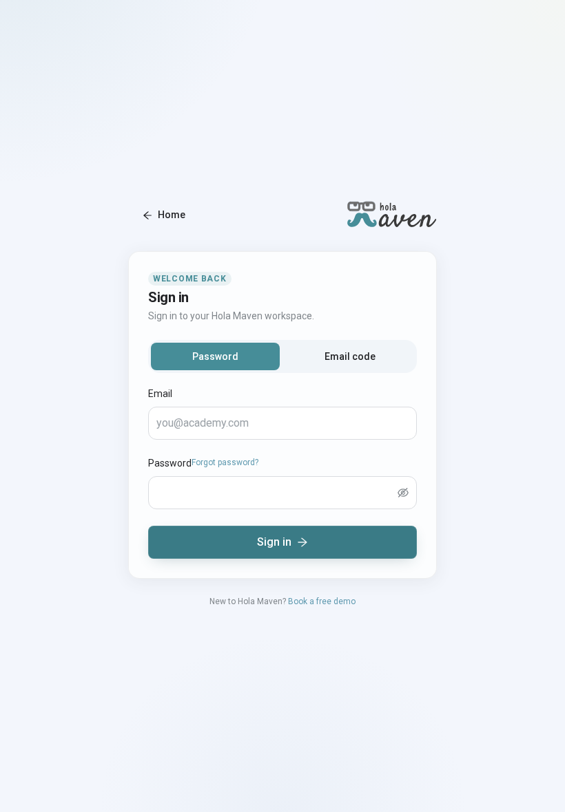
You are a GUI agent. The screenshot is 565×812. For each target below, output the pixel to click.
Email (160, 393)
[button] (403, 492)
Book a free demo (322, 601)
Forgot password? (225, 462)
